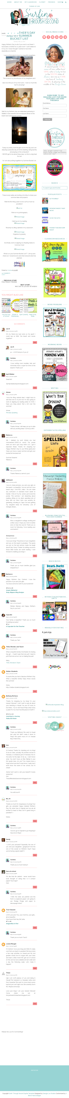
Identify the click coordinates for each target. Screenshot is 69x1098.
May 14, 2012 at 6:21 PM (11, 747)
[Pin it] (17, 33)
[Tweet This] (8, 33)
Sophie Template (29, 1093)
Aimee (8, 392)
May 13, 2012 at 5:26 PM (11, 576)
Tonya (8, 973)
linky (3, 274)
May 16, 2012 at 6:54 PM (15, 893)
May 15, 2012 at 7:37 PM (15, 729)
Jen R (8, 329)
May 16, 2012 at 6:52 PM (15, 789)
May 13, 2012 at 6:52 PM (15, 470)
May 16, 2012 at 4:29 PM (11, 873)
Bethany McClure (12, 696)
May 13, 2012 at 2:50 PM (11, 437)
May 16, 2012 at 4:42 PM (11, 912)
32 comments (6, 273)
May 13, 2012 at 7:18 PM (15, 637)
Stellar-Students (12, 671)
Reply (35, 342)
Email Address (46, 103)
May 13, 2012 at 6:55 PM (15, 603)
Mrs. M (8, 799)
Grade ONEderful (11, 590)
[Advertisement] (19, 1048)
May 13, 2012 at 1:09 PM (11, 376)
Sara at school (11, 871)
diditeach (9, 480)
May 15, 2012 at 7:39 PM (15, 827)
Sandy (8, 839)
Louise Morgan (11, 944)
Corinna (13, 358)
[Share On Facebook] (11, 33)
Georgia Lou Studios (49, 1093)
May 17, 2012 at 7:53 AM (11, 946)
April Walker (10, 374)
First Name (46, 108)
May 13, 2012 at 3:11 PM (11, 482)
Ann (7, 745)
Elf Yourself (53, 198)
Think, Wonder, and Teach (15, 647)
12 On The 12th (54, 218)
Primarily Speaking (11, 412)
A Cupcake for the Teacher (15, 626)
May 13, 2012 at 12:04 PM (12, 331)
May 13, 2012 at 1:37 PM (11, 394)
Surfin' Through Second (16, 1093)
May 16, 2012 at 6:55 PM (15, 934)
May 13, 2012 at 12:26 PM (16, 360)
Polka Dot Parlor (11, 718)
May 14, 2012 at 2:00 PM (11, 673)
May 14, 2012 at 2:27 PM (11, 698)
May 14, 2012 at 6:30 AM (11, 649)
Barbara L (9, 574)
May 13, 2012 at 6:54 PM (15, 517)
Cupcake (9, 615)
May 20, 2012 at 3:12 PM (11, 975)
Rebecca (9, 435)
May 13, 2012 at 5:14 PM (11, 538)
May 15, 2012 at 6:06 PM (11, 801)
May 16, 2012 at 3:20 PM (11, 841)
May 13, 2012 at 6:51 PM (15, 423)
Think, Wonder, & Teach (13, 663)
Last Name (46, 113)
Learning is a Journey (13, 716)
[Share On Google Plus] (14, 33)
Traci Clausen (10, 910)
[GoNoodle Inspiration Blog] (55, 704)
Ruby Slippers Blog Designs (15, 592)
